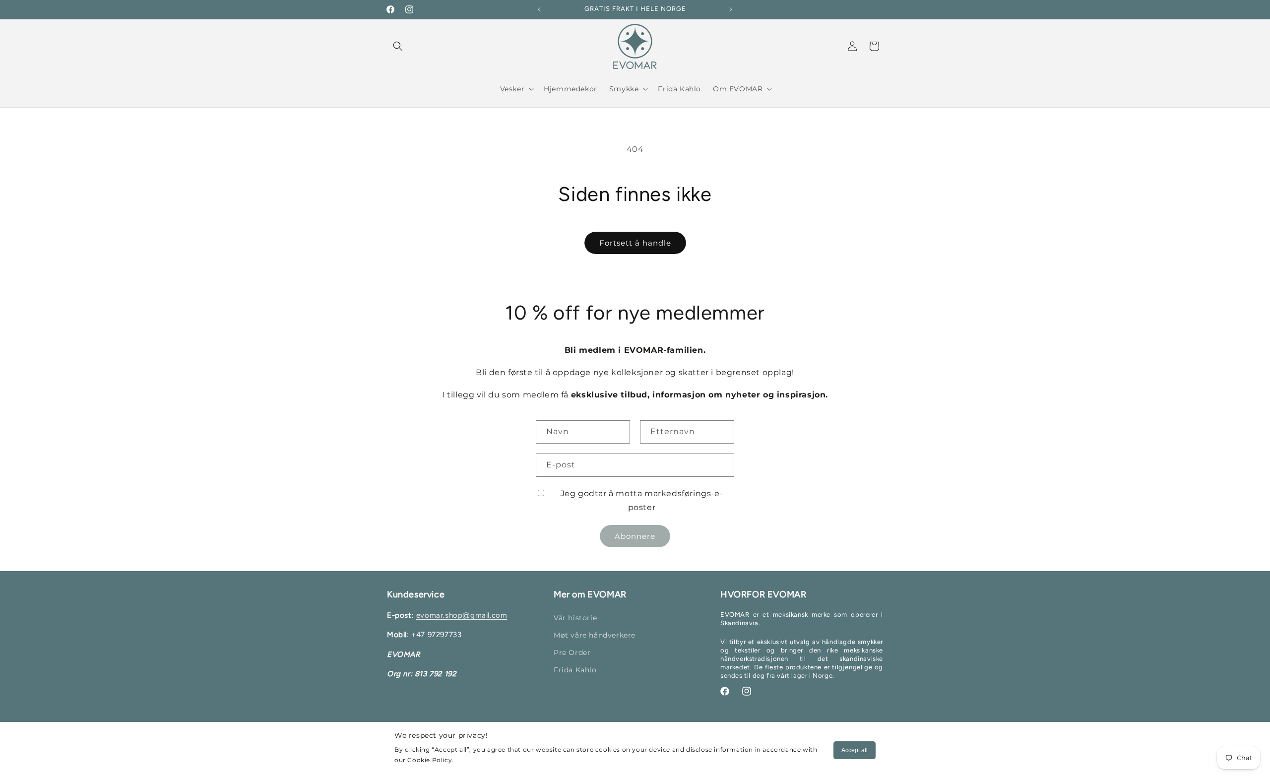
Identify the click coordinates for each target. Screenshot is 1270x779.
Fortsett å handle (635, 243)
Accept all (854, 750)
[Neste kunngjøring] (731, 9)
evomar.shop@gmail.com (462, 615)
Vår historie (575, 617)
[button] (398, 46)
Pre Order (572, 652)
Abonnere (635, 536)
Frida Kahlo (575, 669)
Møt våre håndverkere (594, 635)
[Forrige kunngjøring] (539, 9)
